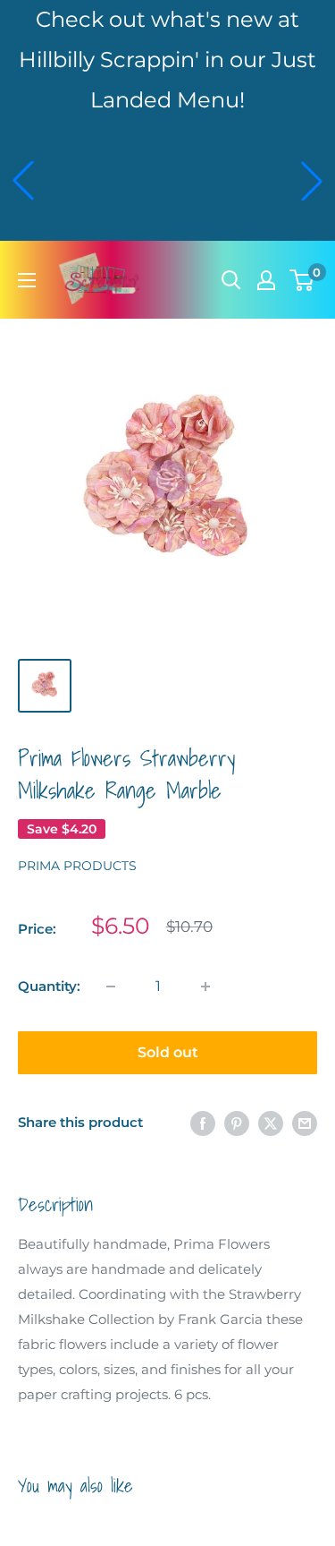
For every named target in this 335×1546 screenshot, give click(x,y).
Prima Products (77, 866)
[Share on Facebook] (202, 1123)
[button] (23, 181)
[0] (302, 280)
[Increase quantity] (205, 986)
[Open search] (231, 280)
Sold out (168, 1052)
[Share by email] (304, 1123)
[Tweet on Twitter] (270, 1123)
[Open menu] (27, 280)
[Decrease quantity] (111, 986)
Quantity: (49, 986)
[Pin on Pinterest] (236, 1123)
